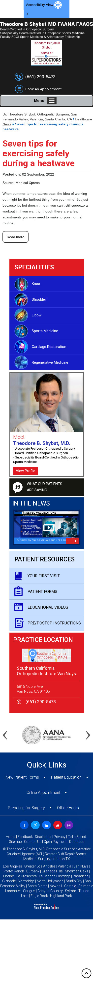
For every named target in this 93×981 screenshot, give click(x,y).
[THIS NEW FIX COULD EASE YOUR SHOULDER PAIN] (46, 527)
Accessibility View (40, 5)
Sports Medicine (45, 331)
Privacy (59, 837)
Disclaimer (43, 837)
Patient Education (66, 777)
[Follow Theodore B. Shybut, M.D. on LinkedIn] (46, 824)
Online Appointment (43, 792)
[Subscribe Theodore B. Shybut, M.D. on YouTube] (57, 824)
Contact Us (32, 842)
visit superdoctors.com (46, 63)
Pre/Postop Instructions (54, 623)
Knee (36, 283)
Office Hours (68, 807)
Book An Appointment (43, 89)
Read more (15, 237)
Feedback (25, 837)
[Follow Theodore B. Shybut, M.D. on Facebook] (23, 824)
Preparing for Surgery (26, 807)
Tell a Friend (77, 837)
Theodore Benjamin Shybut (46, 45)
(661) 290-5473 (40, 76)
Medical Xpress (28, 183)
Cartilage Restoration (49, 346)
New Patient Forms (22, 777)
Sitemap (15, 842)
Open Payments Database (64, 842)
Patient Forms (42, 591)
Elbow (36, 315)
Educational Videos (48, 607)
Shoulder (39, 299)
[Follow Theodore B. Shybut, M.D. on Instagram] (68, 824)
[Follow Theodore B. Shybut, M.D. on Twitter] (34, 824)
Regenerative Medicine (50, 362)
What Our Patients (44, 487)
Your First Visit (44, 575)
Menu (39, 100)
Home (10, 837)
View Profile (25, 471)
